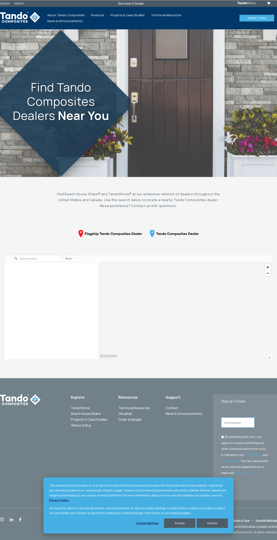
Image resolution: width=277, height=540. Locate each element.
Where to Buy (81, 425)
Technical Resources (134, 408)
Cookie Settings (147, 523)
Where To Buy (257, 18)
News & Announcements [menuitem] (65, 21)
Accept (180, 523)
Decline (212, 523)
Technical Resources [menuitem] (166, 15)
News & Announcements (184, 413)
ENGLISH (5, 3)
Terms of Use (230, 461)
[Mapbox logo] (108, 356)
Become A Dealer (131, 3)
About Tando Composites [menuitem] (66, 15)
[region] (185, 311)
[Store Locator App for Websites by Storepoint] (269, 357)
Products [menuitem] (97, 15)
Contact (172, 408)
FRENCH (19, 3)
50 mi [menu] (68, 259)
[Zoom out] (268, 273)
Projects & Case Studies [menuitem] (128, 15)
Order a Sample (129, 419)
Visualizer (125, 413)
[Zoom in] (268, 267)
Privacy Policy (253, 455)
